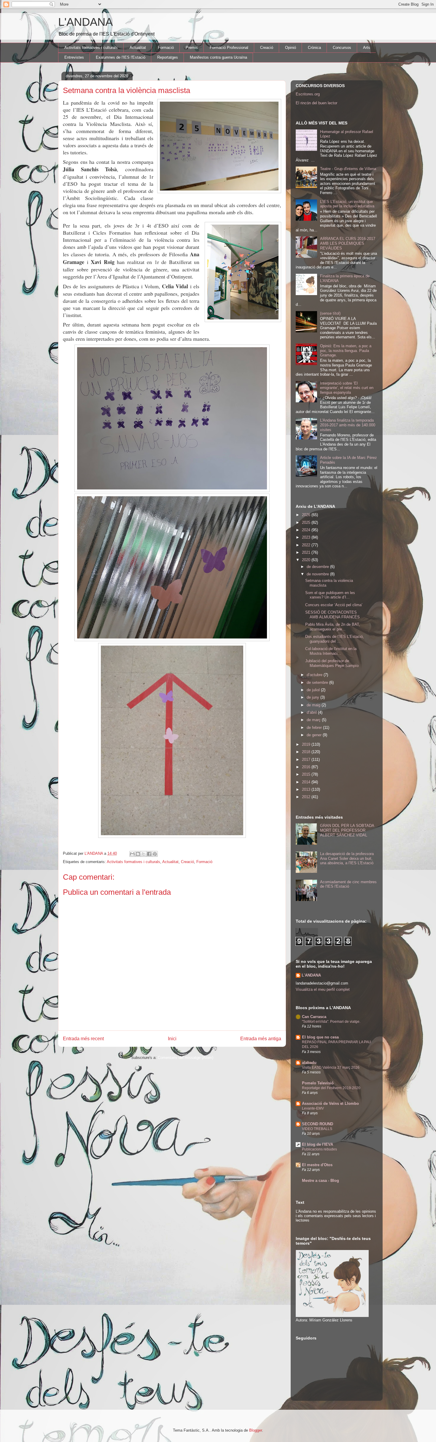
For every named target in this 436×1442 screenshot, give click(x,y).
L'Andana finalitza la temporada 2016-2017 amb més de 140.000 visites (347, 425)
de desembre (318, 566)
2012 (306, 797)
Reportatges (167, 57)
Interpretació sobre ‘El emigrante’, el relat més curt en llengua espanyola (346, 388)
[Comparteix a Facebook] (149, 854)
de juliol (314, 690)
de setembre (318, 682)
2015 (306, 774)
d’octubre (315, 675)
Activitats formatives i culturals (91, 47)
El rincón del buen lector (316, 103)
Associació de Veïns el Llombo (330, 1103)
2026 (306, 515)
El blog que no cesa (320, 1037)
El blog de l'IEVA (317, 1144)
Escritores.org (308, 94)
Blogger (255, 1430)
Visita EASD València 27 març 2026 (330, 1067)
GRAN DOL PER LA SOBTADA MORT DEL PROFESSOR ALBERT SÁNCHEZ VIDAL (347, 830)
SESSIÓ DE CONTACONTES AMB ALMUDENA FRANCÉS (332, 614)
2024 (306, 530)
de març (314, 720)
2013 (306, 789)
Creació (266, 47)
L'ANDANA (85, 22)
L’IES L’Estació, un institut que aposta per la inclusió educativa (347, 204)
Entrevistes (74, 57)
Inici (172, 1038)
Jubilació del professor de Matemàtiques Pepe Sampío (332, 663)
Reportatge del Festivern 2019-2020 (331, 1088)
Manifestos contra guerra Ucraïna (218, 57)
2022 (306, 545)
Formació (166, 47)
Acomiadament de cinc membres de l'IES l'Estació (348, 884)
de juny (313, 697)
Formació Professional (229, 47)
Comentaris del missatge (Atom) (185, 1057)
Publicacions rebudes (319, 1149)
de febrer (315, 727)
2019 (306, 744)
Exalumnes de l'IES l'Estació (120, 57)
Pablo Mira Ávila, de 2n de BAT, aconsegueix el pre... (332, 626)
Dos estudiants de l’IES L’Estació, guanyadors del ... (334, 639)
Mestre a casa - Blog (320, 1180)
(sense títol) (330, 313)
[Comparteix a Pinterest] (155, 854)
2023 (306, 537)
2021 (306, 552)
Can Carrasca (314, 1016)
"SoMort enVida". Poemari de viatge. (331, 1022)
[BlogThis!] (138, 854)
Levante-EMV (313, 1108)
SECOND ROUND (317, 1124)
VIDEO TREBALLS (317, 1129)
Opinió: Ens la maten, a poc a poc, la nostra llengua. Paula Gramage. (345, 350)
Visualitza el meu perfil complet (323, 989)
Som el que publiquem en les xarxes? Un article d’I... (330, 595)
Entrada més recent (83, 1038)
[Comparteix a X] (144, 854)
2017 (306, 759)
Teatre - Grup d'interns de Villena (348, 169)
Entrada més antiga (260, 1038)
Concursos (342, 47)
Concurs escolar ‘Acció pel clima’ (333, 605)
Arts (366, 47)
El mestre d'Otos (317, 1165)
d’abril (312, 712)
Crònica (314, 47)
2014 (306, 782)
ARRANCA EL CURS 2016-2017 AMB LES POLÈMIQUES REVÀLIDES (347, 243)
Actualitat (138, 47)
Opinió (290, 47)
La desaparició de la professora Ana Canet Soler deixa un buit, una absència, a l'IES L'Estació (347, 858)
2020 (306, 560)
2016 (306, 767)
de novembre (318, 574)
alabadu (309, 1062)
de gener (315, 735)
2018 (306, 752)
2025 (306, 522)
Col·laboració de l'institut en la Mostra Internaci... (331, 651)
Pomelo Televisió (318, 1083)
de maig (314, 705)
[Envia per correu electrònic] (132, 854)
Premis (192, 47)
